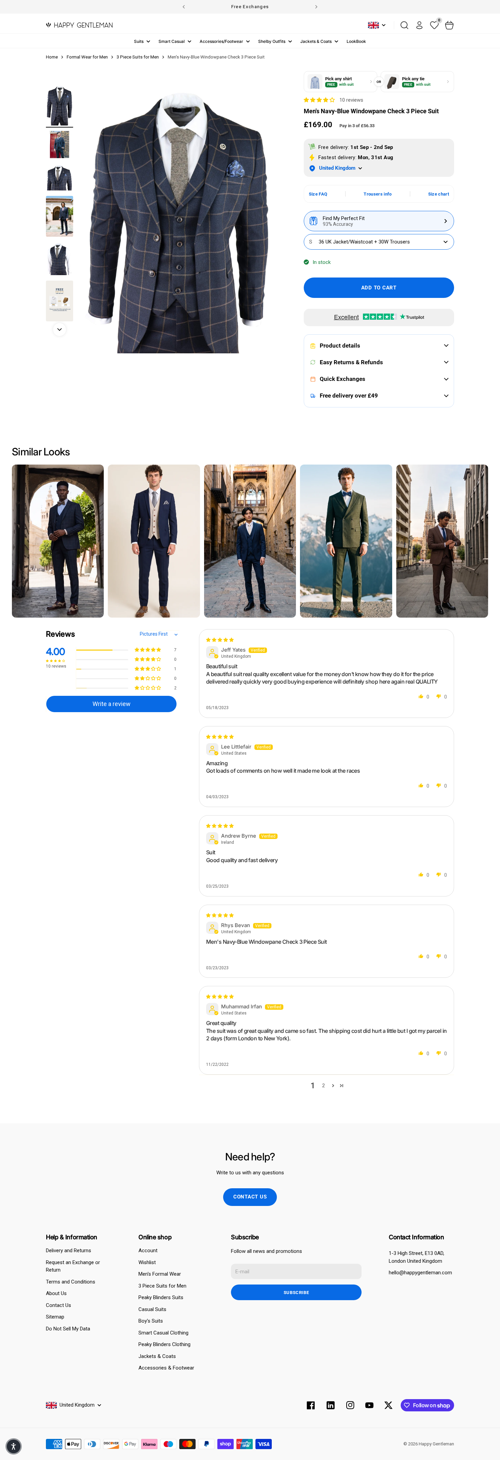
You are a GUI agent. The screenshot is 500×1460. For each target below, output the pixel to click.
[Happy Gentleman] (79, 25)
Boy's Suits (150, 1321)
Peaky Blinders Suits (160, 1297)
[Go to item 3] (59, 177)
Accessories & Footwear (166, 1368)
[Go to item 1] (59, 105)
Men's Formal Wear (159, 1274)
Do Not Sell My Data (68, 1329)
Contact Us (58, 1305)
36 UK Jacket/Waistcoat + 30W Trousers (359, 242)
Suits (139, 41)
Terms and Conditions (70, 1282)
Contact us (250, 1197)
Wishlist (147, 1262)
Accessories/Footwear (221, 41)
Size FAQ (318, 194)
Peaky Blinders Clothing (164, 1344)
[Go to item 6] (59, 301)
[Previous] (183, 7)
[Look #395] (154, 541)
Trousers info (377, 194)
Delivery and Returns (68, 1250)
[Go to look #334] (59, 216)
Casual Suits (152, 1309)
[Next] (316, 7)
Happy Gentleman (436, 1443)
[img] (220, 640)
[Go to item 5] (59, 258)
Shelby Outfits (271, 41)
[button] (320, 100)
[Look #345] (346, 541)
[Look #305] (442, 541)
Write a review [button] (112, 703)
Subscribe (296, 1292)
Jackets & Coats (316, 41)
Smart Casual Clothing (163, 1333)
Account (147, 1250)
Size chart (438, 194)
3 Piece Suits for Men (162, 1286)
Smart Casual (172, 41)
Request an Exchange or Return (73, 1266)
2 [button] (323, 1086)
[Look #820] (250, 541)
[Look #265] (58, 541)
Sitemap (55, 1317)
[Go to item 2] (59, 144)
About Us (56, 1293)
